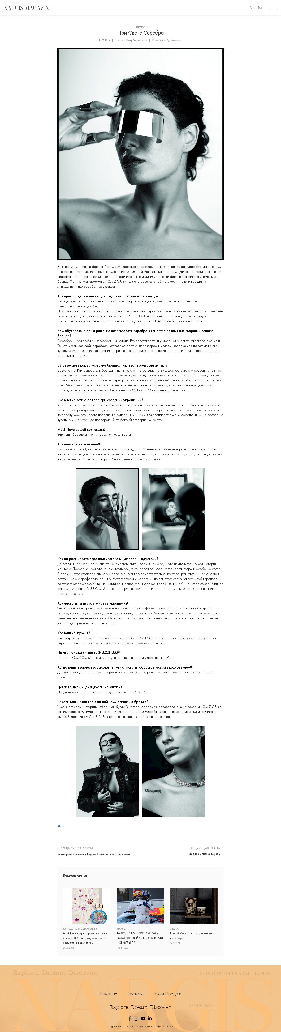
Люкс (140, 27)
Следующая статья (205, 848)
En (261, 8)
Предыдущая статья (76, 848)
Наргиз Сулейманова (170, 40)
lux (59, 826)
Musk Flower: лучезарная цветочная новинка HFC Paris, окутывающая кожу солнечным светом (85, 938)
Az (252, 8)
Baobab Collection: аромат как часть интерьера (193, 936)
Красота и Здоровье (80, 929)
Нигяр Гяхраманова (136, 40)
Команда (108, 994)
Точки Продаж (167, 994)
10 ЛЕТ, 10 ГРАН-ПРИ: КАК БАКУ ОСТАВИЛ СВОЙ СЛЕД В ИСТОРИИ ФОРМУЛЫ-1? (140, 938)
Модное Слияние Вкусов (204, 854)
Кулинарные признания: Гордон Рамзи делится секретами (93, 854)
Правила (135, 994)
